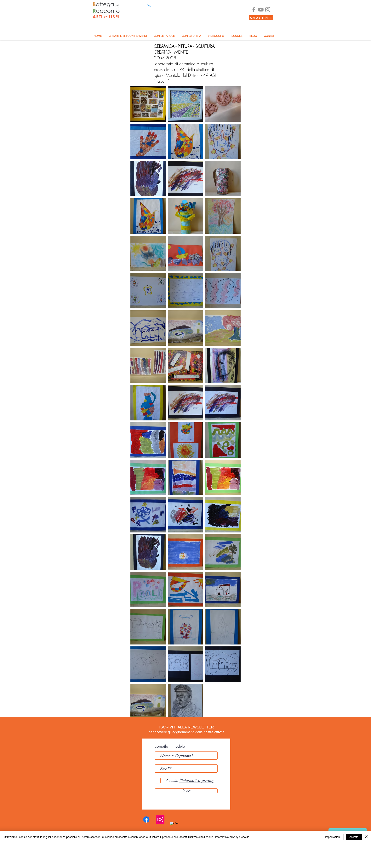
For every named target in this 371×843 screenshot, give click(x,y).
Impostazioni (332, 837)
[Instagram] (267, 9)
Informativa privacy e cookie (232, 837)
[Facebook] (253, 9)
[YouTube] (260, 9)
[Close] (366, 837)
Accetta (353, 837)
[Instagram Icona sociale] (160, 819)
